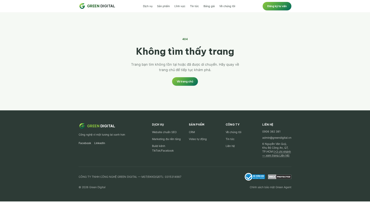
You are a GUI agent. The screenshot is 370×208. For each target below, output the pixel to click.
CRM (192, 132)
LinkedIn (99, 143)
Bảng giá (209, 6)
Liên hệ (230, 146)
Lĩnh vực (179, 6)
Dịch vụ (147, 6)
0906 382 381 (271, 131)
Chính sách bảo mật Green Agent (270, 187)
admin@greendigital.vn (276, 137)
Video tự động (198, 139)
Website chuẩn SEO (164, 132)
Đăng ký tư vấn (277, 6)
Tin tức (194, 6)
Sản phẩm (163, 6)
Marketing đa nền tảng (166, 139)
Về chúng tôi (227, 6)
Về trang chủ (185, 81)
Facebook (85, 143)
